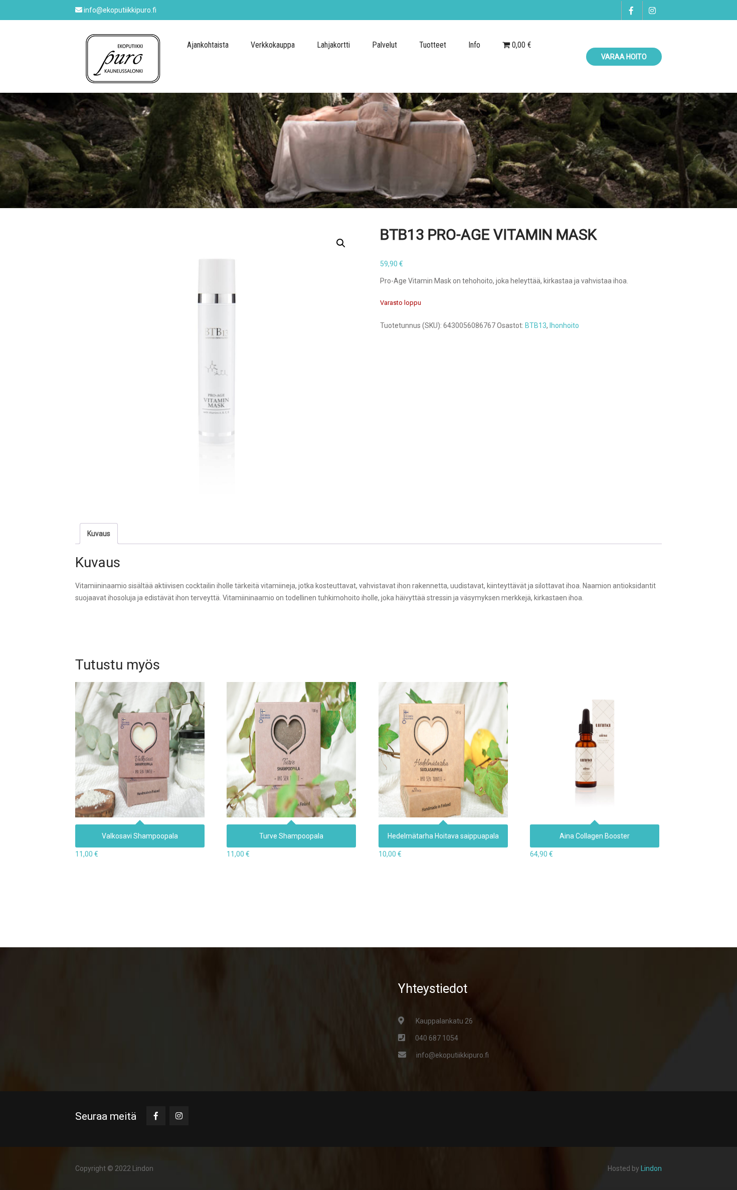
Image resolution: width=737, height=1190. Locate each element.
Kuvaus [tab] (98, 534)
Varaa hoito (624, 57)
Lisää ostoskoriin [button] (139, 746)
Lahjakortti (333, 45)
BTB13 (535, 325)
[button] (341, 243)
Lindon (651, 1168)
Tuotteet (432, 45)
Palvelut (384, 45)
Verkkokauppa (273, 45)
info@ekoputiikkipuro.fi (452, 1055)
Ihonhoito (564, 325)
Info (474, 45)
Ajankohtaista (208, 45)
